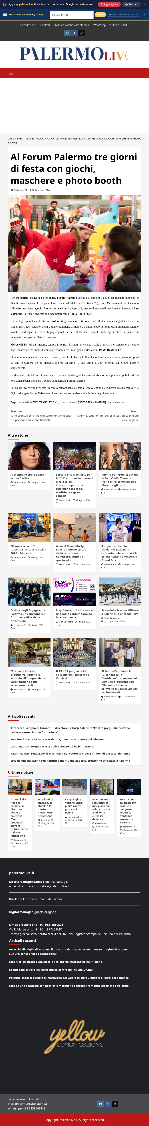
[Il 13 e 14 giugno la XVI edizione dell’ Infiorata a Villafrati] (74, 652)
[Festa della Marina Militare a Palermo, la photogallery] (120, 592)
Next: (107, 415)
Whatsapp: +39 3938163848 (110, 25)
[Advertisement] (74, 105)
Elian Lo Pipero (66, 621)
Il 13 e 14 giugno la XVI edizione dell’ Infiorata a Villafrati (72, 674)
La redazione (28, 25)
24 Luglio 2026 (128, 564)
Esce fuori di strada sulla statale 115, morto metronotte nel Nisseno (57, 739)
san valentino (116, 402)
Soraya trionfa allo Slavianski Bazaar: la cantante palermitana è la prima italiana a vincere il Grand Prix (119, 553)
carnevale (23, 402)
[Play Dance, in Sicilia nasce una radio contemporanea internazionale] (74, 592)
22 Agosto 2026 (20, 843)
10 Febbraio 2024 (41, 190)
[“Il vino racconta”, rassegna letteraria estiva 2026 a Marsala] (29, 527)
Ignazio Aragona (44, 912)
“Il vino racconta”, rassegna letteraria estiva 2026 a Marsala (28, 549)
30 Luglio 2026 (37, 557)
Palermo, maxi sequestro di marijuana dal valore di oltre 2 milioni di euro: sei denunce (70, 753)
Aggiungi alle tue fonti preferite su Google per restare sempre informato (58, 4)
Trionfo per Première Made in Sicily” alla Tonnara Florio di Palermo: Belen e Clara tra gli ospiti (119, 480)
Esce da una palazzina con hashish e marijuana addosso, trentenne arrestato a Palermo (70, 760)
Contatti (45, 25)
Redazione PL (20, 190)
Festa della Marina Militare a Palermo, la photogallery (120, 612)
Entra (100, 14)
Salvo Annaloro (111, 618)
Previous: (41, 415)
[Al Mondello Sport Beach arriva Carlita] (29, 456)
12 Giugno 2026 (111, 621)
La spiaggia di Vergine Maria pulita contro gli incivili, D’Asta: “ (53, 746)
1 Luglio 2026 (84, 621)
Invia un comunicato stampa (71, 25)
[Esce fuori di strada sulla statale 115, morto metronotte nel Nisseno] (47, 787)
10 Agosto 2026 (128, 489)
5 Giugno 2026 (128, 696)
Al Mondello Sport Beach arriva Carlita (27, 476)
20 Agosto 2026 (102, 826)
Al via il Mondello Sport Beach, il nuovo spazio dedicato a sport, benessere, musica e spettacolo (72, 553)
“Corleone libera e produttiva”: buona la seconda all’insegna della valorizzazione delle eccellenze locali (28, 678)
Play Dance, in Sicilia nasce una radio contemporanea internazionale (74, 613)
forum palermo (69, 402)
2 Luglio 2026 (37, 625)
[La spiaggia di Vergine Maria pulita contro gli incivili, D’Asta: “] (74, 787)
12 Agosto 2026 (38, 482)
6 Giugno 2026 (83, 682)
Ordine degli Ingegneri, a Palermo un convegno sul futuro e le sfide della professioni (28, 615)
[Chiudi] (144, 4)
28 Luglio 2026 (83, 564)
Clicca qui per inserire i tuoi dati (123, 14)
